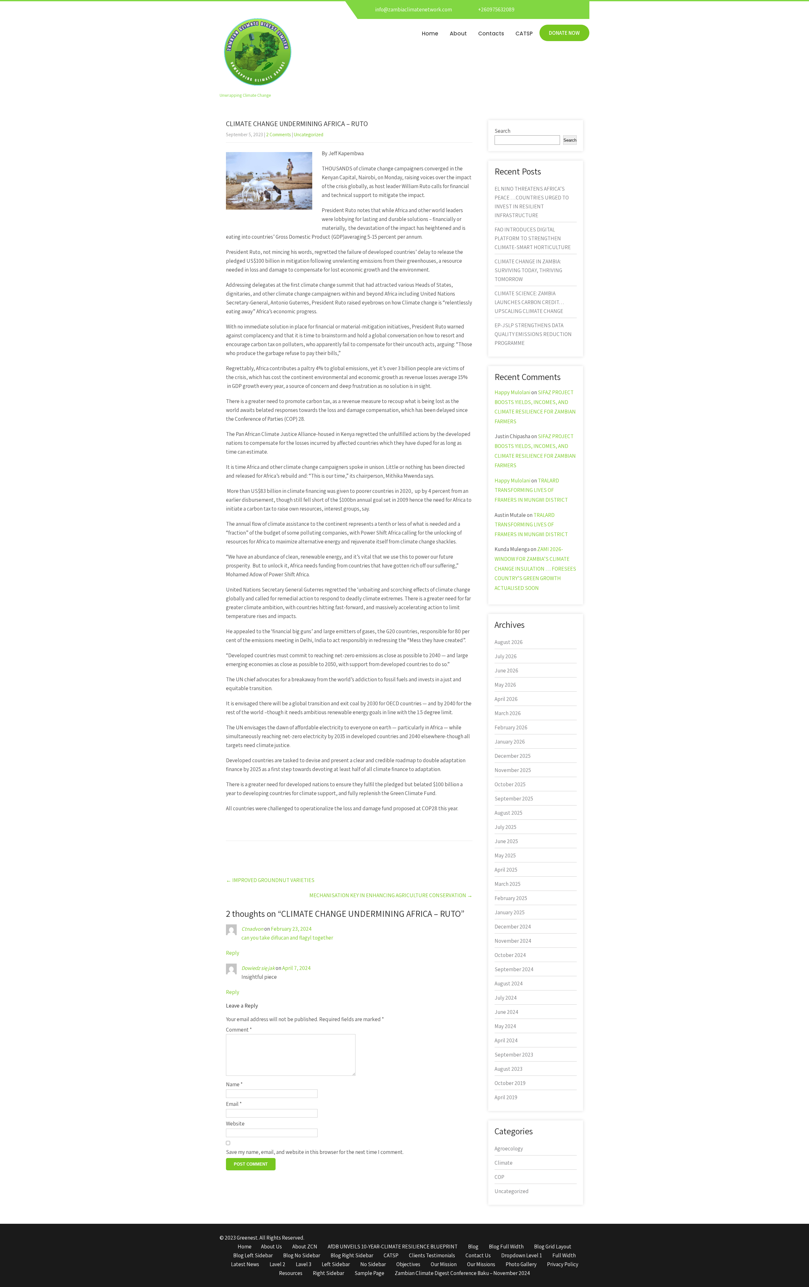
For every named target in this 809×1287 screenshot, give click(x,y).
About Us (271, 1247)
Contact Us (478, 1256)
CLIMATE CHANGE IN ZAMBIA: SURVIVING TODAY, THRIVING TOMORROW (528, 270)
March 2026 (508, 713)
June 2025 (506, 841)
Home (430, 33)
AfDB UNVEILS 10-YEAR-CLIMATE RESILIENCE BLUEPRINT (393, 1247)
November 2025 (513, 770)
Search (502, 130)
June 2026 (506, 670)
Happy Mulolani (512, 392)
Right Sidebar (328, 1273)
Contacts (491, 33)
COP (499, 1177)
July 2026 (506, 656)
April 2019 (506, 1097)
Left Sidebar (336, 1264)
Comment (239, 1029)
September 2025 (514, 798)
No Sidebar (373, 1264)
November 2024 (513, 940)
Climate (504, 1162)
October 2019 (510, 1083)
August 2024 (509, 983)
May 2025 (505, 855)
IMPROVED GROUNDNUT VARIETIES (270, 880)
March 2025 (507, 883)
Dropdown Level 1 (521, 1256)
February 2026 (511, 727)
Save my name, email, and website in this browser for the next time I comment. (315, 1152)
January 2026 (510, 741)
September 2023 (514, 1054)
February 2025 (511, 898)
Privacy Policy (562, 1264)
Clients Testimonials (432, 1256)
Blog (473, 1247)
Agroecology (509, 1148)
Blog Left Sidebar (253, 1256)
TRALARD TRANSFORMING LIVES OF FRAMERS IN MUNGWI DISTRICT (531, 490)
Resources (290, 1273)
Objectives (408, 1264)
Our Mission (444, 1264)
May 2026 (505, 684)
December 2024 (513, 926)
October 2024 (510, 955)
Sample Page (369, 1273)
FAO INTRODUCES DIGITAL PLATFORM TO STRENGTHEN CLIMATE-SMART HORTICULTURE (533, 238)
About (458, 33)
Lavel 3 (303, 1264)
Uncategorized (308, 135)
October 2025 (510, 784)
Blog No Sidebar (301, 1256)
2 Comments (278, 135)
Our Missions (481, 1264)
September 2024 (514, 969)
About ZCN (304, 1247)
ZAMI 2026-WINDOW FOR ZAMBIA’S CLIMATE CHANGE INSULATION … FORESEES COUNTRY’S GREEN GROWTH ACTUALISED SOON (535, 568)
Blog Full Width (506, 1247)
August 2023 (508, 1068)
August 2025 (508, 812)
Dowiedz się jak (258, 968)
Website (235, 1123)
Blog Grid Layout (552, 1247)
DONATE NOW (564, 32)
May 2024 (505, 1026)
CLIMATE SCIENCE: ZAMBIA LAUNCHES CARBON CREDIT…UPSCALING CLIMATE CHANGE (529, 302)
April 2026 (506, 699)
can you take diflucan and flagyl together (287, 937)
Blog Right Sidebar (352, 1256)
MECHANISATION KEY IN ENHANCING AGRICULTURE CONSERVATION (390, 895)
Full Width (564, 1256)
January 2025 (510, 912)
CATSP (524, 33)
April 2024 (506, 1040)
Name (234, 1084)
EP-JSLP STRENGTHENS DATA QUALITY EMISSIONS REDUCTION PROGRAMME (533, 334)
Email (234, 1103)
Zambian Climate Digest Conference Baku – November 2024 (462, 1273)
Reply (232, 952)
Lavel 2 (277, 1264)
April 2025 (506, 869)
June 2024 (506, 1011)
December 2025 (513, 755)
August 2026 (509, 642)
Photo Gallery (521, 1264)
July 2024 (506, 997)
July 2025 (505, 827)
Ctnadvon (252, 928)
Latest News (245, 1264)
